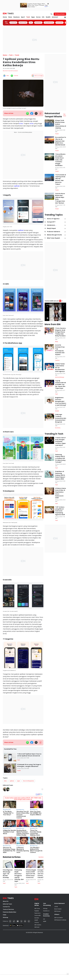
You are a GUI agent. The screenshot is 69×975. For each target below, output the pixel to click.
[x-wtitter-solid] (36, 113)
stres (21, 123)
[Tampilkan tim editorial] (42, 789)
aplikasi (17, 186)
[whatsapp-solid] (27, 113)
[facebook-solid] (31, 113)
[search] (51, 14)
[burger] (65, 17)
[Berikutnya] (44, 869)
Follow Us (5, 921)
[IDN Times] (8, 13)
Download (6, 925)
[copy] (40, 113)
